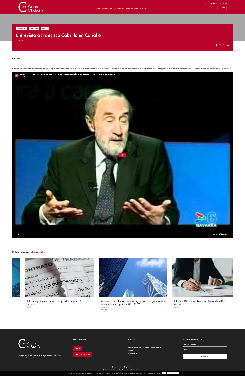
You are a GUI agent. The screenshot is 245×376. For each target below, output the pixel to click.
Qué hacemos (119, 8)
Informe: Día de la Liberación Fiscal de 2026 (189, 301)
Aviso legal (113, 370)
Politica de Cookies (173, 373)
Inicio (98, 8)
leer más (20, 307)
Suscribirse (205, 356)
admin (18, 58)
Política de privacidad (124, 370)
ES (142, 8)
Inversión (34, 28)
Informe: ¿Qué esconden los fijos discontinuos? (43, 301)
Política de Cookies (136, 370)
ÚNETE (222, 8)
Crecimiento (21, 28)
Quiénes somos (107, 8)
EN (141, 8)
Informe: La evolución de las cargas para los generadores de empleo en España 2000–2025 (123, 302)
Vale (164, 373)
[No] (243, 373)
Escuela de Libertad (132, 8)
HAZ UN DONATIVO (83, 354)
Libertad (45, 28)
